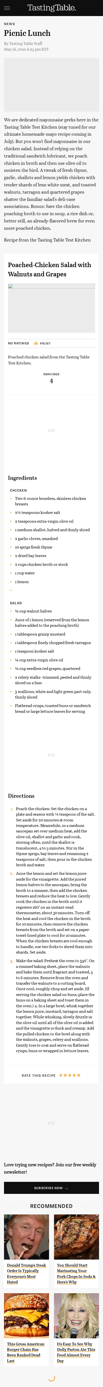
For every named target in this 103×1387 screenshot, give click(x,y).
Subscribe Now (48, 1188)
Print (45, 343)
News (9, 23)
